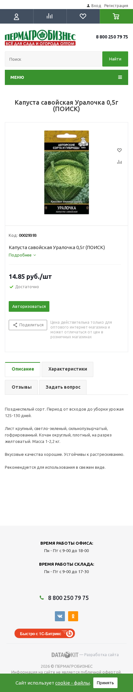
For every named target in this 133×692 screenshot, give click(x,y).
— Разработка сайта (98, 655)
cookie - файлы (72, 683)
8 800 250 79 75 (112, 37)
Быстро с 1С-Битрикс (40, 633)
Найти (115, 59)
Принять (105, 682)
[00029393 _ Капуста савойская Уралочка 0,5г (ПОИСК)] (66, 173)
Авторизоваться (29, 306)
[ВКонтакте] (60, 616)
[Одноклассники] (73, 616)
